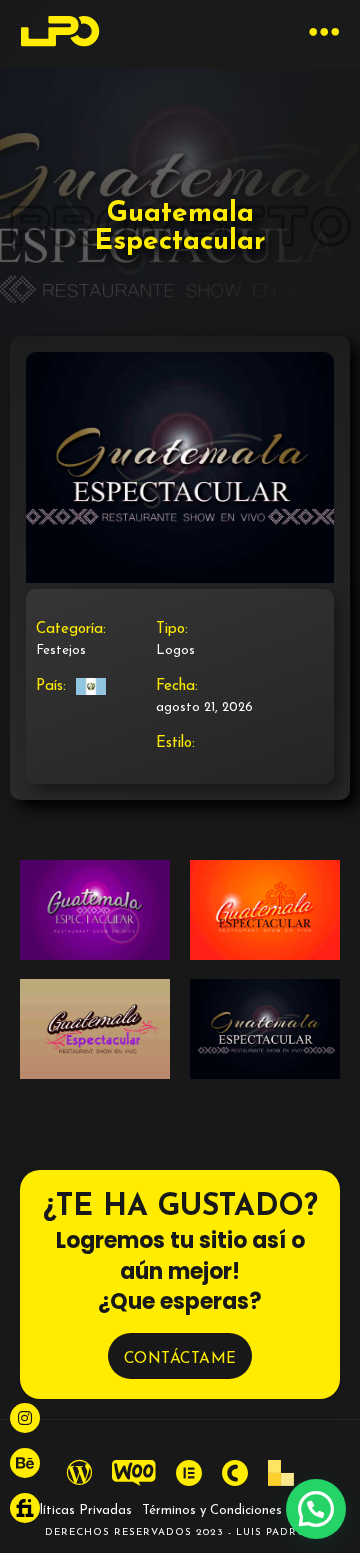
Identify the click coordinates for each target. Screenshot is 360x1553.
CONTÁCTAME (180, 1359)
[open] (324, 34)
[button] (316, 1509)
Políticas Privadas (77, 1510)
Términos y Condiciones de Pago (240, 1510)
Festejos (61, 650)
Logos (175, 650)
